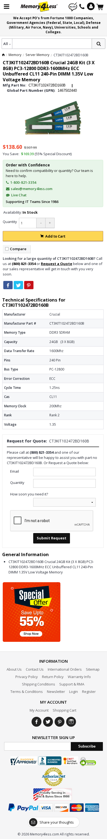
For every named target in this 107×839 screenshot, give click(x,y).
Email (14, 471)
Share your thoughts (57, 822)
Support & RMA (71, 684)
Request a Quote (56, 263)
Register (89, 691)
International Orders (65, 669)
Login (73, 691)
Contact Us (35, 669)
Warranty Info (79, 676)
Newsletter (56, 691)
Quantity (10, 221)
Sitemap (93, 669)
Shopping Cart (64, 710)
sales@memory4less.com (31, 188)
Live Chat (18, 195)
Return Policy (53, 676)
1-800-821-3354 (22, 182)
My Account (39, 710)
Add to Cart (55, 236)
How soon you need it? (29, 494)
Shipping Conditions (38, 684)
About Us (14, 669)
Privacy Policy (26, 676)
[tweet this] (18, 285)
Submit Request (51, 538)
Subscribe (86, 746)
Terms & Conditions (26, 691)
